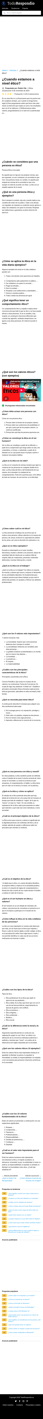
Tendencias (15, 8)
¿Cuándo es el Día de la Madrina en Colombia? (23, 1198)
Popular (25, 8)
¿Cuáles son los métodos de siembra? (20, 1202)
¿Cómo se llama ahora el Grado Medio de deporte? (24, 1206)
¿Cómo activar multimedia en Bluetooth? (21, 1332)
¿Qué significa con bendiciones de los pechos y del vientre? (24, 1320)
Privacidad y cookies (33, 1405)
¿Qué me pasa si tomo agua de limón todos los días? (23, 1210)
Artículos (5, 8)
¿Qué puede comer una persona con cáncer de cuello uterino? (23, 1315)
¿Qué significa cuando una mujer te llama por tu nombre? (23, 1194)
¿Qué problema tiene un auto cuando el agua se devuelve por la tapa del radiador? (23, 1231)
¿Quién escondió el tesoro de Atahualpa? (21, 1307)
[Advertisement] (21, 41)
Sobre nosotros (8, 1405)
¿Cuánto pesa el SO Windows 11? (19, 1311)
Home (4, 70)
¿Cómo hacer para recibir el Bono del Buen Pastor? (24, 1222)
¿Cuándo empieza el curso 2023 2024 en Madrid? (24, 1219)
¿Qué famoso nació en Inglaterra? (19, 1226)
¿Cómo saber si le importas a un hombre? (21, 1295)
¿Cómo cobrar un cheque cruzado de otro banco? (24, 1328)
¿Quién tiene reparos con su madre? (20, 1215)
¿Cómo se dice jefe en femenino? (19, 1303)
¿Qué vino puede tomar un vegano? (19, 1325)
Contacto (19, 1405)
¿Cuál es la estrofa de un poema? (19, 1299)
